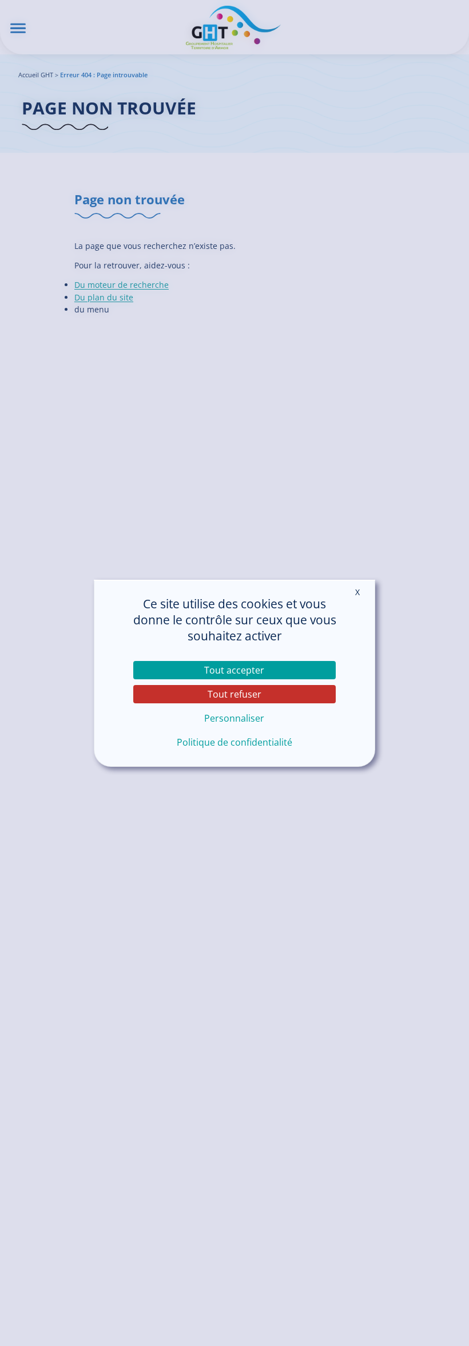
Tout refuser (234, 694)
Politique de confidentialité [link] (234, 742)
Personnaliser (234, 718)
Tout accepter (234, 670)
